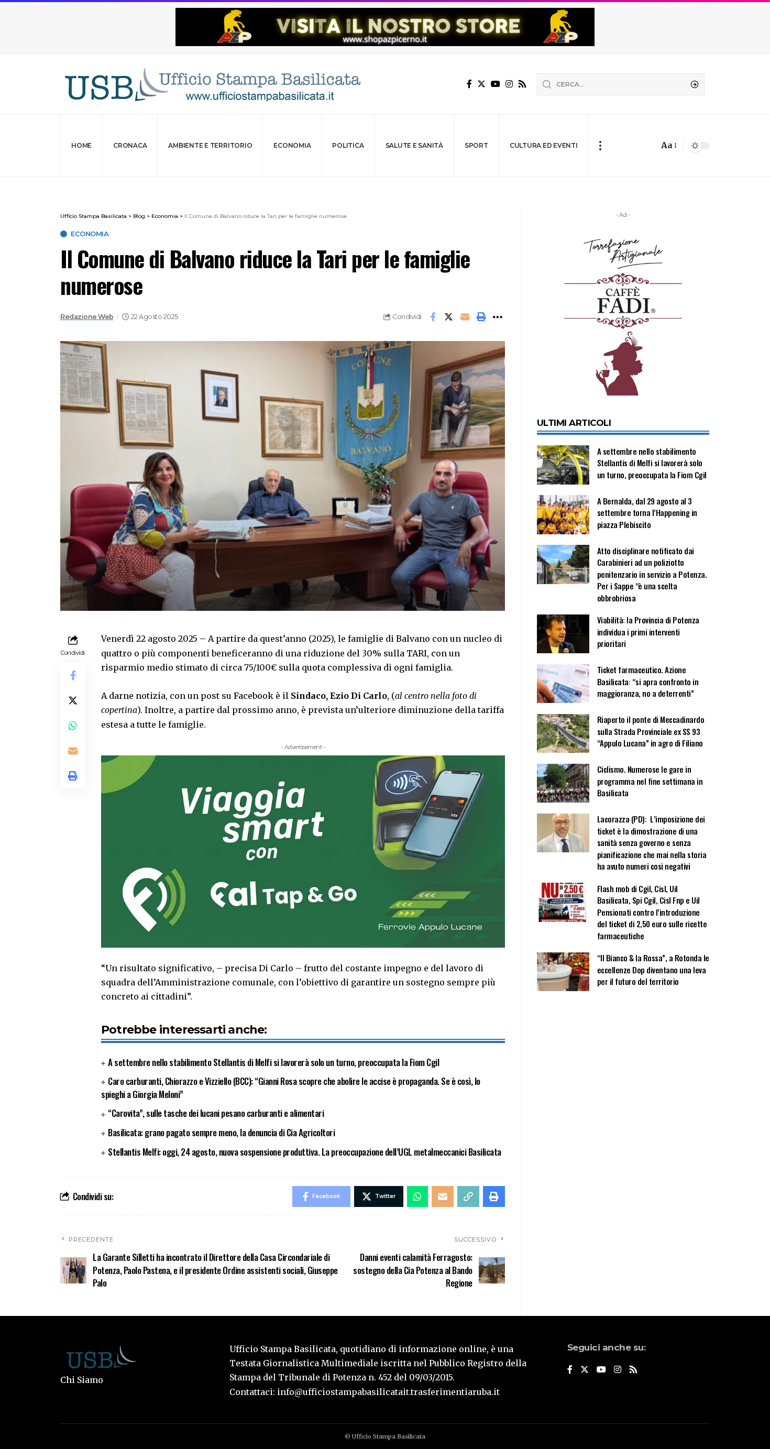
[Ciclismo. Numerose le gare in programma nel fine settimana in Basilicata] (563, 783)
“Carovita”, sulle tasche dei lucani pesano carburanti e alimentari (216, 1112)
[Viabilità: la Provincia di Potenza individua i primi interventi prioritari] (563, 634)
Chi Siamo (81, 1380)
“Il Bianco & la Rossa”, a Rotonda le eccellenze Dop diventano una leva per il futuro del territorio (653, 969)
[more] (600, 145)
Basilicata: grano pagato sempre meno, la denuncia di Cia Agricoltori (221, 1132)
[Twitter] (481, 84)
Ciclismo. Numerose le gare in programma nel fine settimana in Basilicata (650, 781)
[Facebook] (469, 84)
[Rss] (522, 84)
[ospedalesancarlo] (385, 184)
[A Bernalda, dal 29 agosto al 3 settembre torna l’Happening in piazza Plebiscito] (563, 514)
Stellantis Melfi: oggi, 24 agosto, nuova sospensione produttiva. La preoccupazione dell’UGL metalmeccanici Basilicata (304, 1151)
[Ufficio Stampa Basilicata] (212, 84)
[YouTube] (495, 84)
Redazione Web (87, 317)
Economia (89, 233)
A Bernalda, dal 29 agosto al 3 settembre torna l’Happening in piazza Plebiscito (647, 512)
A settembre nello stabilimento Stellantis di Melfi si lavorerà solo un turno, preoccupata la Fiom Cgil (274, 1062)
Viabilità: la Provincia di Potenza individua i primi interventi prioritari (648, 632)
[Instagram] (509, 84)
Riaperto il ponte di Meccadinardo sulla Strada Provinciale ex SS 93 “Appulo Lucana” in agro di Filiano (651, 731)
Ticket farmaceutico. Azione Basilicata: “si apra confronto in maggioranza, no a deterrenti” (648, 681)
